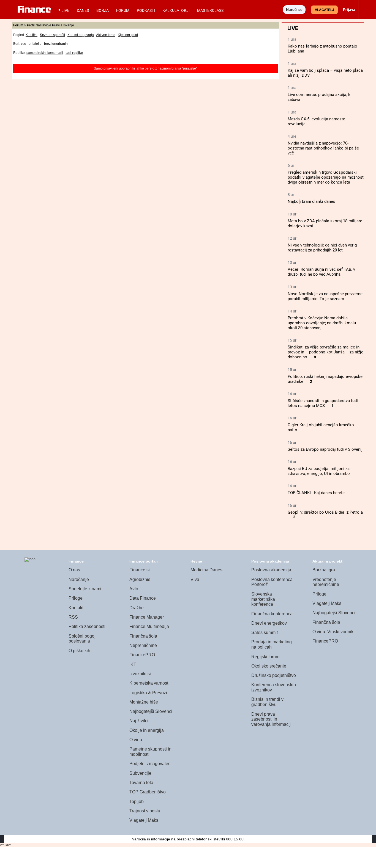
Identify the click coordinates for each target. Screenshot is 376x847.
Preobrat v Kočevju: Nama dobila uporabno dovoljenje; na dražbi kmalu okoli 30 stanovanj (322, 322)
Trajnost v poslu (144, 811)
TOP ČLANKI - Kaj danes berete (316, 492)
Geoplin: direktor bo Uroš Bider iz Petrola (325, 512)
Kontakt (76, 607)
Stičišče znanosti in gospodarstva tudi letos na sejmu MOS (323, 403)
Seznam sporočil (52, 35)
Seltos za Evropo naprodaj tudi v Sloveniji (326, 449)
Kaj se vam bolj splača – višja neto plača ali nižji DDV (325, 73)
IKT (132, 664)
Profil (31, 25)
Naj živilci (138, 720)
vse (23, 44)
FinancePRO (142, 654)
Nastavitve (43, 25)
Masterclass (210, 10)
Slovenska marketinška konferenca (263, 599)
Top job (136, 801)
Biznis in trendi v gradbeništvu (267, 702)
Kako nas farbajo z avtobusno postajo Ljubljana (322, 49)
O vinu (135, 739)
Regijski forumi (265, 656)
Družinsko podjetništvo (273, 675)
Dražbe (136, 607)
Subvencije (140, 773)
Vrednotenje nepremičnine (325, 582)
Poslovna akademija (271, 570)
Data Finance (142, 598)
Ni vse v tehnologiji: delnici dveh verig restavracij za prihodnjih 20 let (322, 248)
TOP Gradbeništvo (147, 792)
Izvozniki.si (140, 673)
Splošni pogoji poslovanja (83, 639)
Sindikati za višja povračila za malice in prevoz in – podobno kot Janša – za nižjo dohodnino (326, 352)
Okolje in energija (146, 730)
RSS (73, 617)
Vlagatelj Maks (143, 820)
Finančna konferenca (272, 613)
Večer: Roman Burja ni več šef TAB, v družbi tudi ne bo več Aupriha (321, 272)
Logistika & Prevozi (148, 692)
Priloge (76, 598)
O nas (74, 570)
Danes (83, 10)
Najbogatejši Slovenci (150, 711)
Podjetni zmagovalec (149, 763)
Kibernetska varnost (148, 683)
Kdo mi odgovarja (80, 35)
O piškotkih (79, 650)
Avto (133, 588)
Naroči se (294, 9)
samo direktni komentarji (44, 53)
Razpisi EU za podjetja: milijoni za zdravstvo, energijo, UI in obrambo (319, 471)
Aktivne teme (105, 35)
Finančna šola (143, 636)
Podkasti (146, 10)
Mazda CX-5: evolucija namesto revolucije (316, 121)
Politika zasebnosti (87, 626)
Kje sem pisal (128, 35)
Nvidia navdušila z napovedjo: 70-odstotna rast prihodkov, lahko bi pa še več (323, 148)
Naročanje (79, 579)
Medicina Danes (206, 570)
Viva (194, 579)
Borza (102, 10)
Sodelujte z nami (85, 588)
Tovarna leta (141, 782)
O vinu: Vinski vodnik (332, 631)
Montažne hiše (143, 702)
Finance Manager (146, 617)
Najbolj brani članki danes (311, 201)
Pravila (57, 25)
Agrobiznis (139, 579)
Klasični (31, 35)
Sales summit (264, 632)
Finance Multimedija (149, 626)
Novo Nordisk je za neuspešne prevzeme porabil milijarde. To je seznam (325, 296)
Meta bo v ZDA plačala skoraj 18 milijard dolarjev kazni (325, 223)
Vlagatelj (324, 10)
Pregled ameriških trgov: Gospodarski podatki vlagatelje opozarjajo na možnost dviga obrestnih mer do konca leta (326, 177)
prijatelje (35, 44)
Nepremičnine (143, 645)
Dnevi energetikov (269, 623)
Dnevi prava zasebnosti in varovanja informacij (271, 719)
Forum (122, 10)
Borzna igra (323, 570)
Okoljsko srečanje (268, 666)
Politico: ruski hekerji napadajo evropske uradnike (325, 379)
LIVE (65, 10)
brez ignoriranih (56, 44)
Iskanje (68, 25)
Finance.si (139, 570)
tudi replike (74, 53)
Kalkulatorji (176, 10)
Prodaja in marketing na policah (271, 644)
